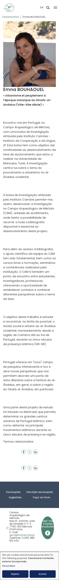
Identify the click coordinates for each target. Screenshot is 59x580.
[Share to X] (29, 452)
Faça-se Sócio (41, 497)
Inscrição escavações (39, 492)
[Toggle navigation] (55, 7)
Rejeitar (15, 574)
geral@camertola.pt (22, 535)
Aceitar (43, 574)
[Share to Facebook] (23, 452)
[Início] (10, 7)
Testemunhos (10, 17)
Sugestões (15, 497)
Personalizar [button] (8, 565)
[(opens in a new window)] (47, 533)
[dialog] (29, 566)
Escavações (13, 492)
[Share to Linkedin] (35, 452)
